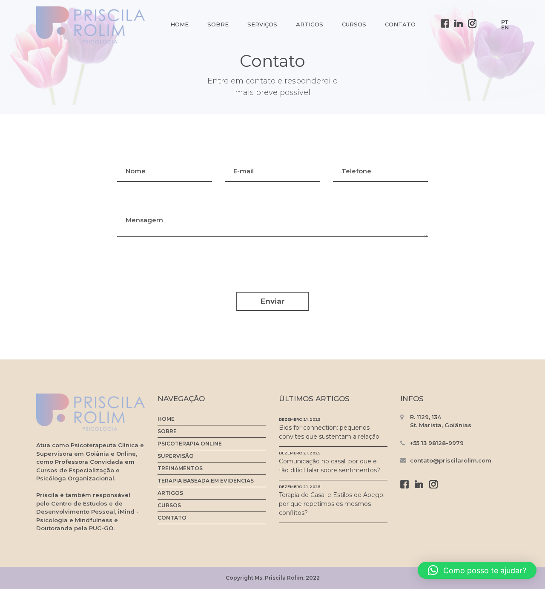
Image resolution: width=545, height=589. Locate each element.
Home (179, 24)
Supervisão (176, 456)
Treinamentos (180, 468)
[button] (477, 570)
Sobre (218, 24)
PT (505, 21)
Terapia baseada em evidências (206, 480)
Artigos (309, 24)
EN (505, 27)
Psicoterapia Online (190, 443)
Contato (400, 24)
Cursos (354, 24)
